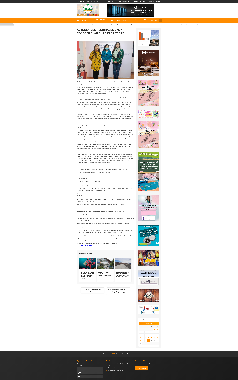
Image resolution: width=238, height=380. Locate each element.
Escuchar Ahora (142, 368)
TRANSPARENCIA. (151, 1)
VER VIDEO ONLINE (134, 1)
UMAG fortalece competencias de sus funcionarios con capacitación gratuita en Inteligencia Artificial (87, 24)
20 (148, 337)
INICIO (109, 1)
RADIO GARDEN (143, 1)
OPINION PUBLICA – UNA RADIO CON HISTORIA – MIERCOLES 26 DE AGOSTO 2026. (206, 24)
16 (157, 334)
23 (157, 337)
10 (140, 334)
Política (118, 20)
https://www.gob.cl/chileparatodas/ (85, 245)
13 (148, 334)
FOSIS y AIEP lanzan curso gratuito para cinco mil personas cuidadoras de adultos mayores (43, 24)
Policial (112, 20)
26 (145, 340)
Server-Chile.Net (135, 353)
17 (140, 337)
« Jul (139, 345)
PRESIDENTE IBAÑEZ (111, 353)
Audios (124, 20)
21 (151, 337)
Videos (130, 20)
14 (151, 334)
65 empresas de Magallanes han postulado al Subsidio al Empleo (170, 24)
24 (140, 340)
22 (154, 337)
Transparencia (153, 20)
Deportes (91, 20)
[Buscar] (160, 20)
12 (145, 334)
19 (145, 337)
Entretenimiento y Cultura (100, 20)
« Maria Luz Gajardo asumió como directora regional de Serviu (93, 290)
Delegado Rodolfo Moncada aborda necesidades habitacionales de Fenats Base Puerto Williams (132, 24)
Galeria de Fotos (136, 20)
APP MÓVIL (114, 1)
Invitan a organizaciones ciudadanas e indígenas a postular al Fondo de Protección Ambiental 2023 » (117, 291)
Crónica (84, 20)
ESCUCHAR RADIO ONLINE (123, 1)
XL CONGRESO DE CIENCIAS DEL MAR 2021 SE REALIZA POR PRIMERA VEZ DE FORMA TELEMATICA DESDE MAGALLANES (87, 274)
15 (154, 334)
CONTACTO (158, 1)
